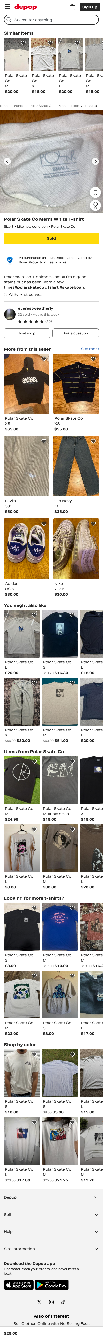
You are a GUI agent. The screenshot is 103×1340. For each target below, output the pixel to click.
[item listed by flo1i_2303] (60, 927)
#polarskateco (30, 287)
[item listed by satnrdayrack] (60, 702)
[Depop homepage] (25, 7)
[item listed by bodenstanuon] (60, 780)
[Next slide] (95, 161)
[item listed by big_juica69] (22, 634)
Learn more (57, 262)
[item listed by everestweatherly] (27, 384)
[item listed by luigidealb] (22, 1073)
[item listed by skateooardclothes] (22, 1141)
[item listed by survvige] (22, 702)
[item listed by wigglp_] (60, 1073)
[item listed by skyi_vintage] (22, 780)
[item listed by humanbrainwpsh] (60, 634)
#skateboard (73, 287)
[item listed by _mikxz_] (22, 848)
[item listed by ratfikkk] (22, 994)
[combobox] (51, 20)
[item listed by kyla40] (60, 1141)
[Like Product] (23, 43)
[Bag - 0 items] (72, 7)
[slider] (51, 161)
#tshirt (52, 287)
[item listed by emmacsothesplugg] (22, 927)
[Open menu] (8, 6)
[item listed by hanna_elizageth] (60, 848)
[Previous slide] (7, 161)
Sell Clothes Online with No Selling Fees (52, 1323)
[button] (58, 321)
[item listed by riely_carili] (60, 994)
